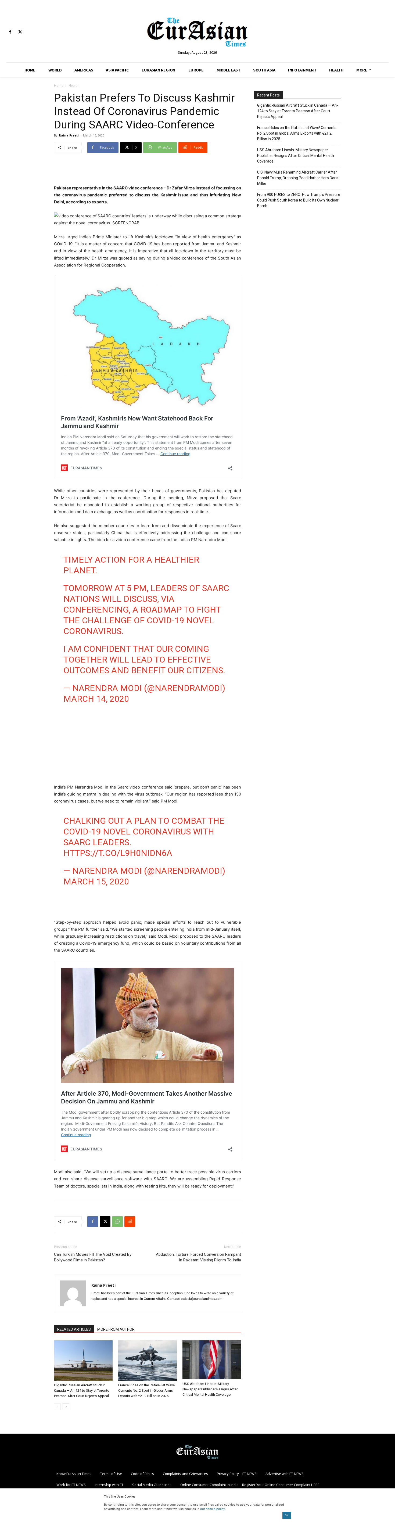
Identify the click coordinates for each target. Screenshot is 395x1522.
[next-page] (66, 1406)
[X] (20, 32)
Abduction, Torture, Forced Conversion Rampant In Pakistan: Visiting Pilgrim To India (198, 1257)
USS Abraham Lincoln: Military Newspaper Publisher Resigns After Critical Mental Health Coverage (210, 1389)
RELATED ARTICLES (74, 1329)
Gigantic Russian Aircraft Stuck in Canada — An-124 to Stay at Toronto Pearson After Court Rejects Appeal (81, 1390)
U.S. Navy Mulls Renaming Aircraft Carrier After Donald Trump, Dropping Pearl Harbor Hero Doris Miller (297, 178)
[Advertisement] (147, 171)
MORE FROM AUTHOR (116, 1329)
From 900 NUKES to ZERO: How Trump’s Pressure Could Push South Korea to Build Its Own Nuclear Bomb (298, 200)
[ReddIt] (129, 1221)
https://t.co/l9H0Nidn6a (117, 853)
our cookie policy (212, 1509)
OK (286, 1515)
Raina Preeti (69, 135)
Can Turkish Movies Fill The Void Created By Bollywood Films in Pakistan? (92, 1257)
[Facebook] (10, 32)
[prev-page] (57, 1406)
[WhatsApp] (117, 1221)
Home (58, 85)
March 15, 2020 (96, 881)
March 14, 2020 (96, 699)
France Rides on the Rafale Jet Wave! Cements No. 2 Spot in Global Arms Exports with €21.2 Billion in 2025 (146, 1390)
